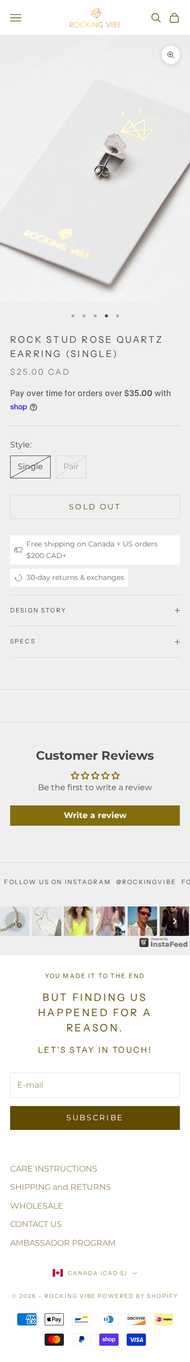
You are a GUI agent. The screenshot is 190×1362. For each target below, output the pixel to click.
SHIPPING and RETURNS (60, 1187)
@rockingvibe (131, 882)
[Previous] (15, 921)
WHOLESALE (36, 1206)
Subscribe (95, 1117)
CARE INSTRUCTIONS (53, 1169)
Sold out (95, 506)
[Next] (175, 921)
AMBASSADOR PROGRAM (63, 1243)
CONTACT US (36, 1224)
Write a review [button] (95, 815)
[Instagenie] (163, 942)
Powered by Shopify (138, 1296)
